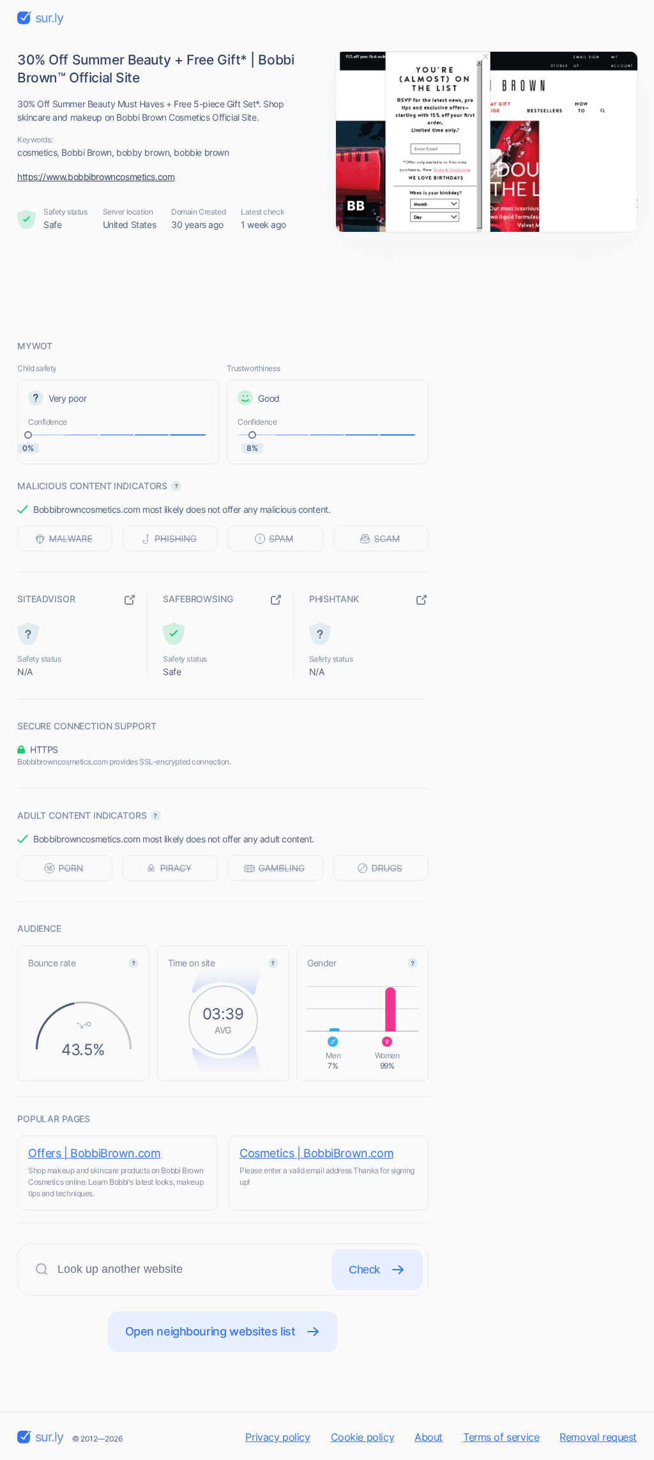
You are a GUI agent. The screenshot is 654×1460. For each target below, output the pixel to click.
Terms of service (501, 1437)
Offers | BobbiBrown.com (94, 1153)
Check (364, 1269)
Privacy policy (277, 1437)
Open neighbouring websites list (210, 1331)
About (428, 1437)
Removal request (598, 1437)
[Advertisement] (327, 285)
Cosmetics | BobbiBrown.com (316, 1153)
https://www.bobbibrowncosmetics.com (95, 176)
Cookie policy (363, 1437)
